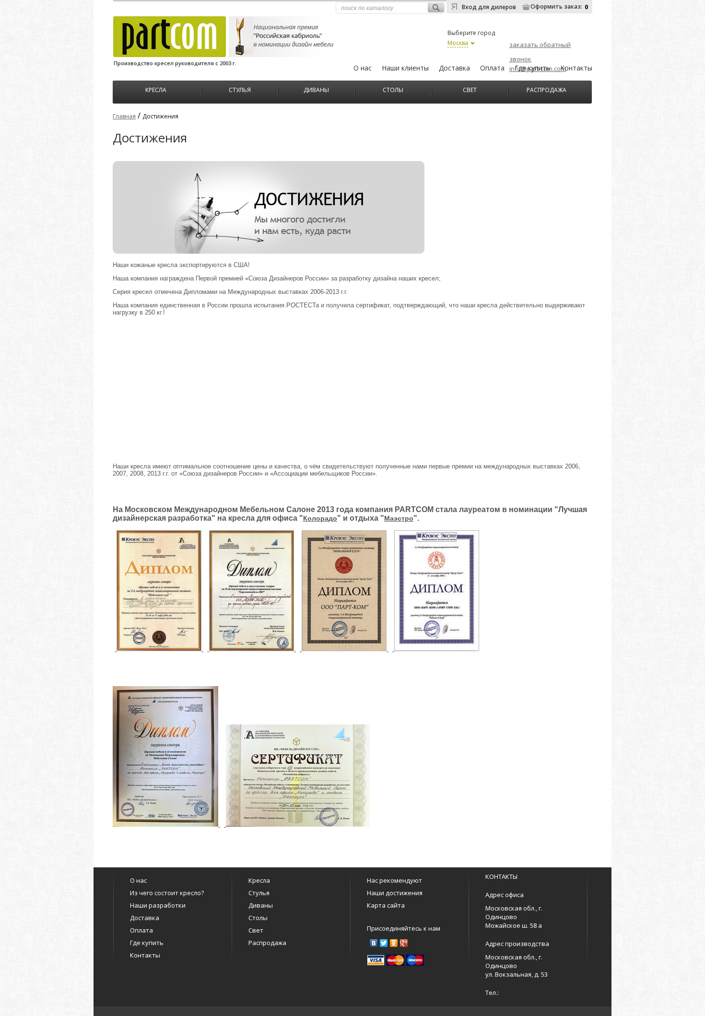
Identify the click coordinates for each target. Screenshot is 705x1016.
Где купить (532, 67)
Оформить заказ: (556, 6)
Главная (124, 116)
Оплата (492, 67)
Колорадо (320, 518)
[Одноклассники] (394, 943)
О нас (362, 67)
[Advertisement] (350, 389)
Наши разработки (158, 905)
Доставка (454, 67)
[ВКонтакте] (374, 943)
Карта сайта (386, 905)
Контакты (576, 67)
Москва (457, 43)
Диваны (316, 89)
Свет (470, 89)
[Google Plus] (404, 943)
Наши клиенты (405, 67)
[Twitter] (384, 943)
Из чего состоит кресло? (167, 892)
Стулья (240, 89)
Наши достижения (395, 892)
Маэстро (398, 518)
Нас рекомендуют (394, 880)
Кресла (155, 89)
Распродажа (546, 89)
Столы (393, 89)
